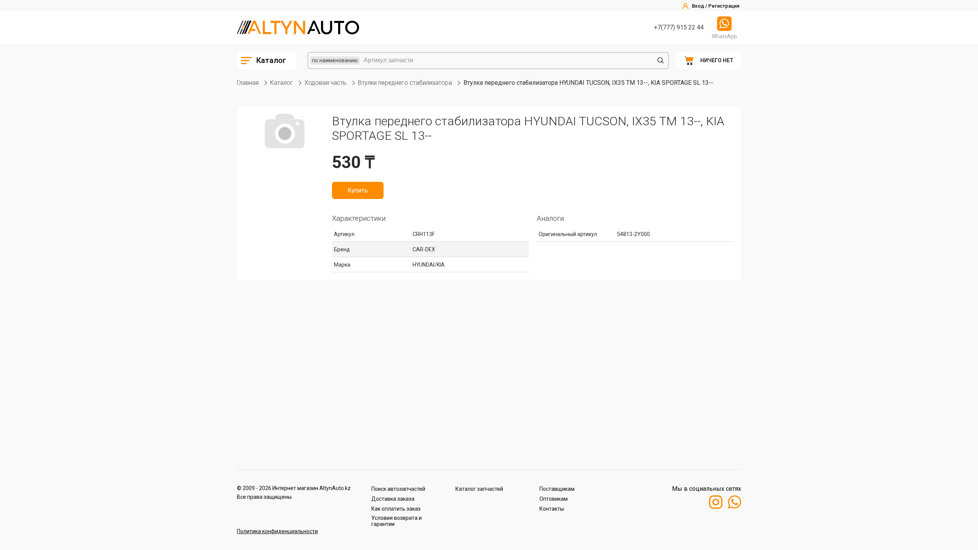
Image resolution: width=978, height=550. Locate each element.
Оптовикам (553, 499)
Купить (358, 190)
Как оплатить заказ (396, 509)
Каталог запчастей (479, 489)
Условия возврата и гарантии (396, 521)
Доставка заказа (393, 499)
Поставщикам (557, 489)
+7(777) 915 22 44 (679, 27)
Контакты (551, 509)
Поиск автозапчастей (398, 489)
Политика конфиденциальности (277, 531)
